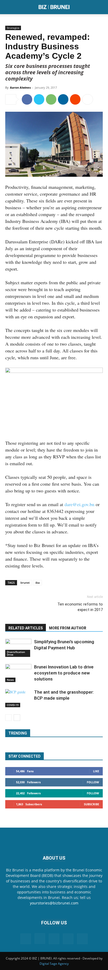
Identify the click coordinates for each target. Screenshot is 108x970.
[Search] (100, 7)
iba (37, 583)
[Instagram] (40, 938)
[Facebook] (27, 99)
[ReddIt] (75, 99)
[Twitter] (39, 99)
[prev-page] (8, 717)
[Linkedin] (63, 99)
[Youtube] (82, 939)
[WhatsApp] (51, 99)
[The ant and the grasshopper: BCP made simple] (18, 698)
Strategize (13, 28)
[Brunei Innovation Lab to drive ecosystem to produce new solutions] (18, 673)
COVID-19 (13, 705)
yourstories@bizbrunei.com (54, 903)
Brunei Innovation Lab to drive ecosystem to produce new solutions (64, 673)
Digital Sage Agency (54, 963)
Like (96, 771)
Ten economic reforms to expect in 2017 (80, 607)
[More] (87, 99)
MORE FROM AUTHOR (67, 628)
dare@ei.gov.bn (79, 504)
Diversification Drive (16, 653)
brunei (25, 583)
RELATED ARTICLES (25, 628)
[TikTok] (68, 939)
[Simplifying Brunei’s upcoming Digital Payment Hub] (18, 648)
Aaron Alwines (20, 87)
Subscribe (91, 804)
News (10, 680)
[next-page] (17, 717)
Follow (93, 782)
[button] (9, 7)
